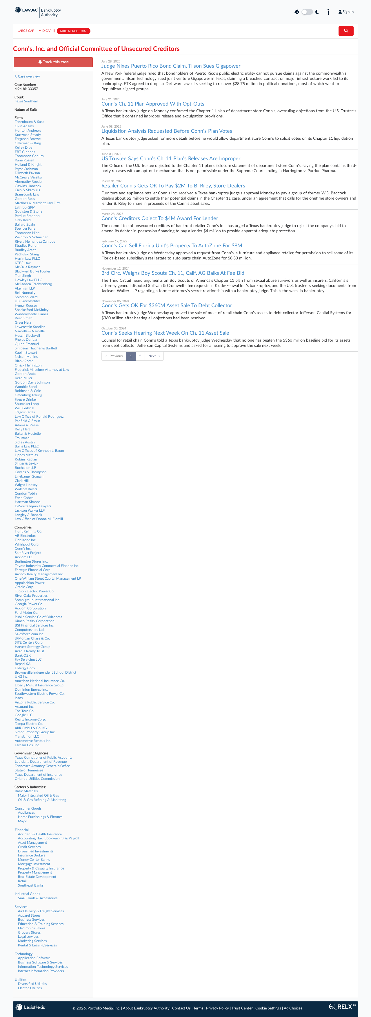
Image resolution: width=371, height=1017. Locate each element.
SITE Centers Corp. (29, 642)
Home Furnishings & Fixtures (40, 817)
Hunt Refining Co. (28, 531)
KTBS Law (22, 263)
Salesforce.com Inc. (29, 634)
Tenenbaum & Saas (29, 122)
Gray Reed (23, 220)
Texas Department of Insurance (38, 774)
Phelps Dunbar (26, 339)
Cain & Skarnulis (27, 190)
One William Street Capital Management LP (48, 578)
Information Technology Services (43, 966)
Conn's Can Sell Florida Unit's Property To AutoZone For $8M (171, 245)
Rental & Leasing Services (37, 945)
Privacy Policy (217, 1008)
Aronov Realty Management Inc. (39, 574)
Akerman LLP (25, 288)
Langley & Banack (28, 515)
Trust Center (242, 1008)
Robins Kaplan (26, 459)
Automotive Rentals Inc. (33, 741)
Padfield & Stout (27, 421)
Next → (154, 356)
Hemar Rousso (26, 305)
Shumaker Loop (27, 404)
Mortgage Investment (34, 864)
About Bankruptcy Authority (146, 1008)
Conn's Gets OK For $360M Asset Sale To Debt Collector (166, 305)
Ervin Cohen (24, 498)
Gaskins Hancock (28, 186)
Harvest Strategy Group (32, 646)
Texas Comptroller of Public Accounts (43, 757)
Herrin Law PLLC (27, 258)
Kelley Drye (23, 147)
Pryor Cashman (26, 169)
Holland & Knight (28, 164)
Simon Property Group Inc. (35, 732)
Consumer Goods (28, 808)
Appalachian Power (29, 583)
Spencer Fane (25, 228)
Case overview (28, 76)
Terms (198, 1008)
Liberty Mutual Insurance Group (39, 685)
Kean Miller (23, 378)
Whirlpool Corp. (27, 544)
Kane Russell (24, 160)
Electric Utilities (30, 988)
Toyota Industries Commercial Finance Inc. (47, 566)
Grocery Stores (29, 932)
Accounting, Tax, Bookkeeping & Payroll (48, 838)
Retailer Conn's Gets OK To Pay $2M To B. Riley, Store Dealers (173, 186)
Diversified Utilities (32, 983)
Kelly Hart (22, 429)
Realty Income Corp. (30, 719)
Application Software (34, 958)
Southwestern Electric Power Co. (40, 693)
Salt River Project (28, 552)
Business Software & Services (40, 962)
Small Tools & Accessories (37, 898)
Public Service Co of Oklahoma (38, 617)
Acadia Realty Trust (29, 651)
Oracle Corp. (24, 587)
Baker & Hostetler (28, 433)
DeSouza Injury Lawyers (33, 506)
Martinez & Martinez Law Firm (38, 203)
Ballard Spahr (25, 224)
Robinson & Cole (28, 391)
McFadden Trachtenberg (33, 284)
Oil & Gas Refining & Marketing (42, 800)
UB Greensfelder (27, 301)
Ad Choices (293, 1008)
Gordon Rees (25, 198)
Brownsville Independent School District (45, 672)
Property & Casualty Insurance (41, 868)
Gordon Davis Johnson (32, 382)
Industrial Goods (27, 894)
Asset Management (32, 842)
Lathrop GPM (25, 207)
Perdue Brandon (27, 216)
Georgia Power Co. (29, 604)
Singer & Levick (26, 463)
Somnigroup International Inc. (37, 600)
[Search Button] (346, 31)
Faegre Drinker (26, 399)
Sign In (348, 12)
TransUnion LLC (27, 736)
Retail (22, 881)
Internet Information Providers (41, 971)
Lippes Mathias (26, 455)
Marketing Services (32, 941)
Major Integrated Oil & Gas (38, 795)
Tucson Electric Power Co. (34, 591)
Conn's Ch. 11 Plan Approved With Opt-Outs (152, 104)
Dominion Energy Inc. (31, 689)
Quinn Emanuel (27, 344)
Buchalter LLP (25, 467)
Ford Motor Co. (26, 612)
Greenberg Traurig (28, 395)
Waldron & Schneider (31, 237)
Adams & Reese (27, 425)
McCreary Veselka (28, 177)
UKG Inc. (21, 676)
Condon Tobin (26, 493)
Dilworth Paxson (27, 173)
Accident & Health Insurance (40, 834)
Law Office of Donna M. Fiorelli (39, 519)
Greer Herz (23, 322)
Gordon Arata (25, 373)
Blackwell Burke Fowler (32, 271)
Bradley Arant (25, 250)
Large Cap (25, 30)
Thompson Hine (27, 233)
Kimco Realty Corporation (34, 621)
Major (22, 821)
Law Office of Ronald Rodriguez (39, 416)
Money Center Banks (34, 859)
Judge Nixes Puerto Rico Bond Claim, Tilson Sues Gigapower (171, 66)
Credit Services (29, 847)
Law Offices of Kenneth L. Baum (39, 450)
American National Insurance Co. (40, 681)
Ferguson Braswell (28, 139)
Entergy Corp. (25, 668)
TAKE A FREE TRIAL (74, 31)
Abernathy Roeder (29, 181)
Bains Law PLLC (27, 446)
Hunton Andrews (28, 130)
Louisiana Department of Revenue (41, 761)
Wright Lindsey (26, 485)
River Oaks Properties (31, 595)
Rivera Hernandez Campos (35, 241)
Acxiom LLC (24, 557)
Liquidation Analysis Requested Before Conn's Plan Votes (166, 131)
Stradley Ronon (27, 245)
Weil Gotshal (24, 408)
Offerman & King (28, 143)
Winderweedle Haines (31, 314)
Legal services (28, 936)
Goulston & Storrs (28, 211)
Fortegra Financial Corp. (33, 570)
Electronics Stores (31, 928)
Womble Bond (26, 386)
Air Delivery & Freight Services (41, 911)
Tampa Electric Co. (29, 723)
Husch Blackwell (27, 335)
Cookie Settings (268, 1008)
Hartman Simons (27, 502)
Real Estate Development (37, 876)
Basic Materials (26, 791)
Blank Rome (24, 361)
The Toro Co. (24, 711)
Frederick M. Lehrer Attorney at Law (42, 369)
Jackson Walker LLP (30, 510)
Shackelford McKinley (31, 310)
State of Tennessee (29, 770)
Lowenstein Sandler (30, 327)
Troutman (22, 438)
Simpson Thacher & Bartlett (36, 348)
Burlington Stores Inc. (31, 561)
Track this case (55, 62)
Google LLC (23, 715)
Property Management (35, 872)
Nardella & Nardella (30, 331)
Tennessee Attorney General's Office (42, 766)
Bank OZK (23, 655)
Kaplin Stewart (26, 352)
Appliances (26, 812)
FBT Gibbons (25, 152)
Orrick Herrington (28, 365)
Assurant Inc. (24, 706)
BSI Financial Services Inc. (34, 625)
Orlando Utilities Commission (37, 778)
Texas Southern (26, 101)
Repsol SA (22, 664)
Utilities (20, 979)
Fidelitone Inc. (26, 540)
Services (21, 907)
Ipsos (19, 698)
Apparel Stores (29, 915)
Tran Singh (23, 275)
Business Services (31, 919)
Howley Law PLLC (28, 280)
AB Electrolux (25, 535)
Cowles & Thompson (31, 472)
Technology (23, 954)
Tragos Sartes (25, 412)
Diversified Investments (35, 851)
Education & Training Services (40, 924)
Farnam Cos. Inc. (27, 745)
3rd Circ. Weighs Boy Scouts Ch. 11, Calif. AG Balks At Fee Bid (172, 273)
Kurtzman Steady (28, 135)
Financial (22, 830)
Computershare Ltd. (30, 629)
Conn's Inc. (23, 548)
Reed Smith (23, 318)
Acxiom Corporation (30, 608)
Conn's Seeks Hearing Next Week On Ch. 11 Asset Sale (165, 333)
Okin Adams (24, 126)
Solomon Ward (26, 297)
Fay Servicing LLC (28, 659)
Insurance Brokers (31, 855)
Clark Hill (22, 480)
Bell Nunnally (25, 292)
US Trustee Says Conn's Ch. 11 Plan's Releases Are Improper (171, 158)
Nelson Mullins (26, 356)
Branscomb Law (27, 194)
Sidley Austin (25, 442)
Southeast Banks (30, 885)
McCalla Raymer (27, 267)
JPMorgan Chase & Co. (32, 638)
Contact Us (181, 1008)
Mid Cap (45, 30)
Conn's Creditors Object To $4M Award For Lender (159, 218)
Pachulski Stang (27, 254)
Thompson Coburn (29, 156)
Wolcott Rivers (26, 489)
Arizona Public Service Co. (35, 702)
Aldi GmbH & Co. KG (31, 728)
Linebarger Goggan (29, 476)
